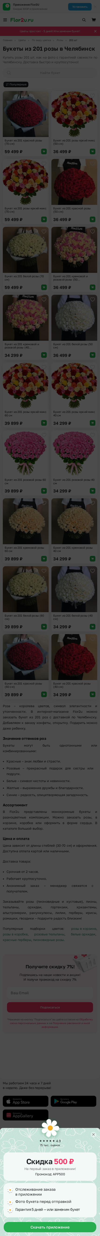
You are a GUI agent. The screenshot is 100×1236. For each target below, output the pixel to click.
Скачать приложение (50, 1227)
